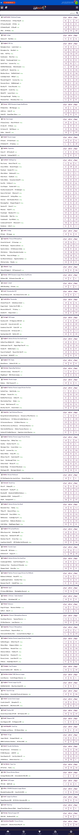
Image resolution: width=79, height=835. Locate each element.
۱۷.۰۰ (65, 550)
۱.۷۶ (66, 352)
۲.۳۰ (76, 155)
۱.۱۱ (66, 163)
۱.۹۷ (66, 111)
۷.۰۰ (71, 170)
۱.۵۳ (66, 450)
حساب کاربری (7, 833)
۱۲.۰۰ (76, 163)
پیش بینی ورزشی (71, 833)
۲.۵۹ (66, 31)
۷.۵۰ (71, 163)
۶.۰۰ (71, 21)
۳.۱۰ (76, 47)
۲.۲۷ (66, 259)
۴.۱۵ (71, 242)
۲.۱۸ (76, 77)
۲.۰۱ (66, 457)
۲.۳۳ (66, 714)
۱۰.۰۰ (71, 496)
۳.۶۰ (71, 24)
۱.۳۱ (66, 678)
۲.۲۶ (66, 422)
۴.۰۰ (76, 27)
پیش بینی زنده (55, 833)
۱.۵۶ (66, 249)
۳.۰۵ (76, 508)
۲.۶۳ (66, 54)
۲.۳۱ (76, 741)
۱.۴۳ (76, 144)
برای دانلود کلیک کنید (9, 2)
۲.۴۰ (66, 432)
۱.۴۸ (66, 63)
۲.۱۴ (66, 255)
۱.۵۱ (76, 426)
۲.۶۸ (71, 246)
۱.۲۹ (76, 219)
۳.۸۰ (71, 27)
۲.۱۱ (66, 100)
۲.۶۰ (76, 432)
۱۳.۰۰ (76, 170)
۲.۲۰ (66, 511)
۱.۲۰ (66, 206)
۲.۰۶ (66, 372)
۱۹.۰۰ (65, 496)
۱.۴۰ (66, 167)
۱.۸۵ (66, 209)
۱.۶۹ (66, 630)
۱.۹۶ (66, 576)
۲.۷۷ (76, 591)
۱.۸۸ (66, 562)
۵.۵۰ (76, 108)
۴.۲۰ (76, 24)
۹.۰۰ (76, 206)
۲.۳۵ (76, 70)
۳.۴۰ (71, 90)
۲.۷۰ (66, 70)
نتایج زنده (39, 833)
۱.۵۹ (76, 216)
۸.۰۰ (76, 242)
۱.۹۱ (66, 490)
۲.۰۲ (76, 226)
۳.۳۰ (71, 73)
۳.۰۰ (76, 177)
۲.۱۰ (76, 90)
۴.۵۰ (71, 63)
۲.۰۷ (76, 331)
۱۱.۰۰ (76, 173)
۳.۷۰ (71, 50)
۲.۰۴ (66, 177)
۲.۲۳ (66, 47)
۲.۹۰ (66, 39)
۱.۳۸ (66, 760)
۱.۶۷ (76, 80)
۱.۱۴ (66, 170)
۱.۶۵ (66, 324)
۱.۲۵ (66, 193)
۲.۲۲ (66, 213)
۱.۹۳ (66, 60)
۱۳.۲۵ (76, 792)
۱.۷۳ (66, 27)
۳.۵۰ (71, 129)
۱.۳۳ (66, 242)
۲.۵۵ (76, 73)
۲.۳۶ (76, 334)
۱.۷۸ (76, 50)
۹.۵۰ (76, 303)
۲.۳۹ (76, 634)
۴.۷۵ (66, 83)
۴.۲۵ (76, 152)
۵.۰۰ (71, 108)
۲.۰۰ (66, 391)
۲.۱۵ (66, 401)
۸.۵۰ (66, 21)
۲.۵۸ (66, 57)
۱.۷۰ (66, 152)
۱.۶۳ (66, 694)
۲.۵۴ (76, 31)
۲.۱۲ (76, 246)
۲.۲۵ (76, 825)
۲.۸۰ (76, 96)
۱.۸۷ (66, 180)
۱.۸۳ (66, 349)
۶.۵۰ (76, 122)
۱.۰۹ (66, 784)
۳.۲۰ (71, 39)
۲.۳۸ (76, 223)
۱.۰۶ (76, 496)
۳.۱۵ (71, 54)
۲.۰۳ (66, 642)
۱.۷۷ (66, 24)
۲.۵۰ (76, 39)
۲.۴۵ (66, 223)
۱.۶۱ (76, 126)
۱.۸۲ (76, 203)
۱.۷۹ (66, 355)
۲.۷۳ (71, 255)
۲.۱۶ (76, 93)
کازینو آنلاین (24, 833)
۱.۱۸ (66, 611)
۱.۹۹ (66, 447)
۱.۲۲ (76, 21)
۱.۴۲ (66, 122)
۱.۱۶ (66, 173)
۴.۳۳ (66, 50)
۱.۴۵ (66, 183)
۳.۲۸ (71, 31)
